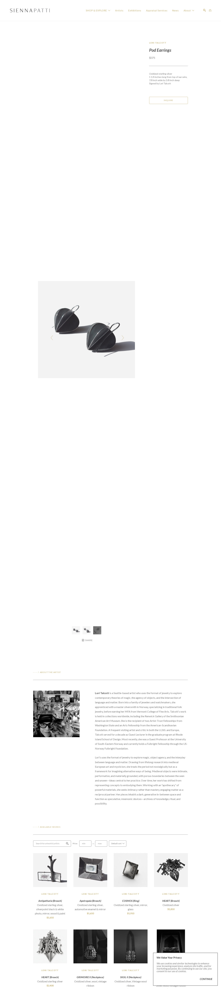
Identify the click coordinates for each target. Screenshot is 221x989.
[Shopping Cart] (210, 10)
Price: (75, 843)
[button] (98, 10)
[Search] (204, 10)
